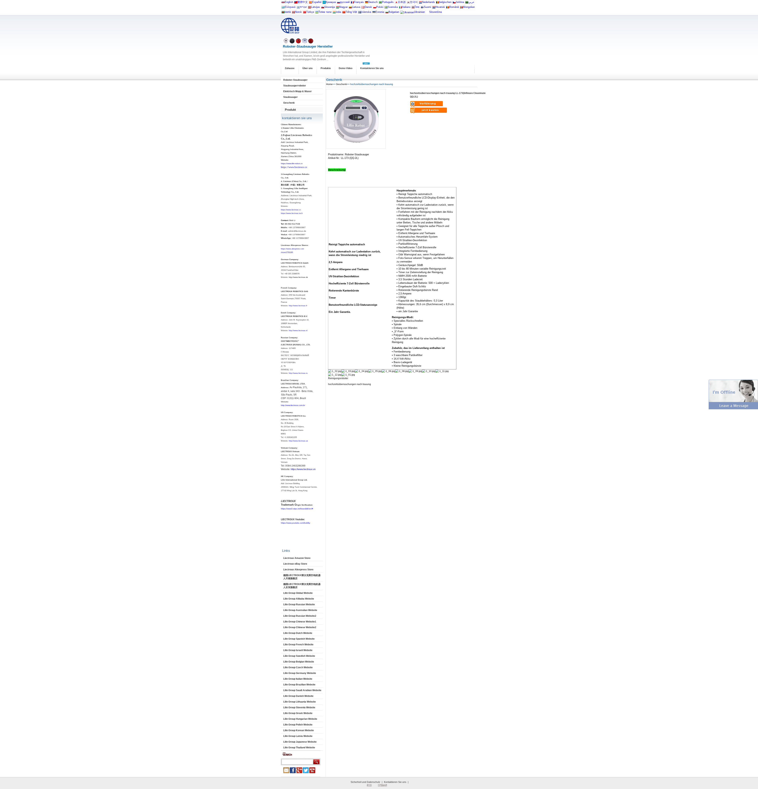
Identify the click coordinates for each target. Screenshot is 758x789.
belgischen (445, 2)
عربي (471, 2)
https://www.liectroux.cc (291, 210)
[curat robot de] (447, 8)
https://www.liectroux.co (294, 167)
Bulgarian (393, 11)
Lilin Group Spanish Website (299, 638)
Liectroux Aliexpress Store (298, 569)
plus (366, 64)
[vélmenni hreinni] (359, 12)
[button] (733, 408)
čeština (460, 2)
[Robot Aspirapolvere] (400, 8)
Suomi (427, 7)
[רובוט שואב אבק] (298, 8)
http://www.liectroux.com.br (293, 405)
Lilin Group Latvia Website (297, 736)
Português (388, 2)
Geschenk (289, 102)
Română (454, 7)
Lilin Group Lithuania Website (299, 701)
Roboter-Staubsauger (295, 80)
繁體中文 (302, 2)
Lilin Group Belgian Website (298, 661)
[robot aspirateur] (437, 3)
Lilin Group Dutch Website (297, 633)
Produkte (326, 68)
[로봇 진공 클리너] (408, 3)
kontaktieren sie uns (297, 118)
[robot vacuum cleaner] (283, 3)
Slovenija (329, 7)
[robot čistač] (433, 8)
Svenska (393, 7)
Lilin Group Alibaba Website (298, 598)
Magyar (343, 7)
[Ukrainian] (407, 13)
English (289, 2)
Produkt (290, 109)
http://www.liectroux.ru (298, 373)
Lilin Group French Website (298, 644)
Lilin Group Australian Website (300, 610)
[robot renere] (293, 12)
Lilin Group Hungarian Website (300, 719)
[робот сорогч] (461, 8)
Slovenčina (435, 11)
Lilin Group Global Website (298, 593)
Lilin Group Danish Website (298, 696)
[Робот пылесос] (324, 3)
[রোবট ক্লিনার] (283, 12)
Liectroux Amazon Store (297, 558)
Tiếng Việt (351, 11)
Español (316, 2)
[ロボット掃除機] (396, 3)
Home (329, 84)
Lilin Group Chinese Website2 (299, 627)
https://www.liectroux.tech (292, 213)
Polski (379, 7)
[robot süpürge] (304, 12)
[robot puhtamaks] (373, 12)
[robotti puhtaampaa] (422, 8)
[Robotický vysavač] (454, 3)
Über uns (307, 68)
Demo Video (345, 68)
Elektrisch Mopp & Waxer (297, 91)
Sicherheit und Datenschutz (365, 782)
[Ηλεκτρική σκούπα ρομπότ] (283, 8)
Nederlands (428, 2)
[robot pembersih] (334, 12)
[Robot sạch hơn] (343, 12)
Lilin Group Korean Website (298, 730)
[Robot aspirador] (310, 3)
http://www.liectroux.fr (298, 306)
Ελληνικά (290, 7)
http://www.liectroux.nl (298, 331)
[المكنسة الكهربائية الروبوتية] (466, 3)
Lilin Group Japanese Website (300, 741)
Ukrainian (419, 11)
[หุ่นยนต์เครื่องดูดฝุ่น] (413, 8)
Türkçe (310, 11)
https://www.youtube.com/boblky (295, 523)
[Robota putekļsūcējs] (309, 8)
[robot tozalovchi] (316, 12)
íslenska (366, 11)
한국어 (414, 2)
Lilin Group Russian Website (299, 604)
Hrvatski (440, 7)
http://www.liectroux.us (298, 441)
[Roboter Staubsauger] (366, 3)
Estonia (379, 11)
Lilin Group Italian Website (297, 678)
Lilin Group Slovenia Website (299, 707)
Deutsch (373, 2)
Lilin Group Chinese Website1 (299, 621)
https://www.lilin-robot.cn (292, 163)
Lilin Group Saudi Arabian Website (302, 690)
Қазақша (331, 2)
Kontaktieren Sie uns (372, 68)
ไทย (417, 7)
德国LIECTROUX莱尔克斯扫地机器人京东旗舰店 (302, 586)
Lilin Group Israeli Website (297, 650)
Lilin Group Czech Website (298, 667)
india (338, 11)
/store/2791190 (287, 252)
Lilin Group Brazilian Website (299, 684)
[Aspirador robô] (380, 3)
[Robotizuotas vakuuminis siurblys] (350, 8)
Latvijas (315, 7)
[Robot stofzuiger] (420, 3)
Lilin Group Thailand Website (299, 747)
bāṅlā (288, 11)
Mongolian (469, 7)
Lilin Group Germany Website (299, 673)
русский (345, 2)
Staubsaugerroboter (294, 85)
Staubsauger (290, 97)
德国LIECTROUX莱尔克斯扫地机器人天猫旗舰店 (302, 577)
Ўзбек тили (324, 11)
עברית (303, 7)
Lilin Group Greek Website (297, 713)
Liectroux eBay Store (295, 563)
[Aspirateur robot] (352, 3)
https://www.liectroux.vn (303, 469)
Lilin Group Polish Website (297, 724)
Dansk (368, 7)
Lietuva (356, 7)
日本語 (402, 2)
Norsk (298, 11)
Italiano (406, 7)
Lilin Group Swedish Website (299, 656)
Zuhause (290, 68)
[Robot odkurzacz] (374, 8)
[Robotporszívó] (337, 8)
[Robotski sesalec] (322, 8)
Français (359, 2)
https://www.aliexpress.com (292, 249)
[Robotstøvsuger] (363, 8)
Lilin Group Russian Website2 (299, 616)
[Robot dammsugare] (386, 8)
